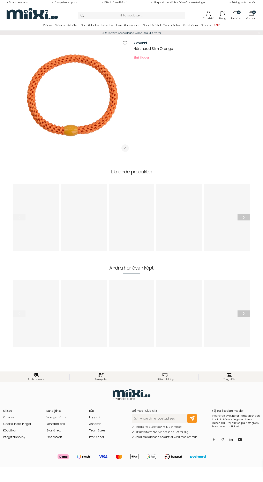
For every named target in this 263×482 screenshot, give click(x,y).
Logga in (95, 417)
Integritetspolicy (14, 437)
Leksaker (108, 25)
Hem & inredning (128, 25)
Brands (206, 25)
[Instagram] (223, 440)
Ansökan (95, 424)
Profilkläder (190, 25)
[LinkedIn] (231, 439)
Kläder (47, 25)
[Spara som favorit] (125, 43)
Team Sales (171, 25)
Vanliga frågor (56, 417)
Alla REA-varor (152, 33)
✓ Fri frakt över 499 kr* (114, 2)
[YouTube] (240, 439)
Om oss (8, 417)
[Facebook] (214, 439)
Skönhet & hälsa (66, 25)
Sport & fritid (152, 25)
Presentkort (54, 437)
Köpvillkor (9, 430)
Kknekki (140, 43)
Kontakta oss (55, 424)
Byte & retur (54, 430)
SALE (216, 25)
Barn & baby (90, 25)
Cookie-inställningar (17, 424)
